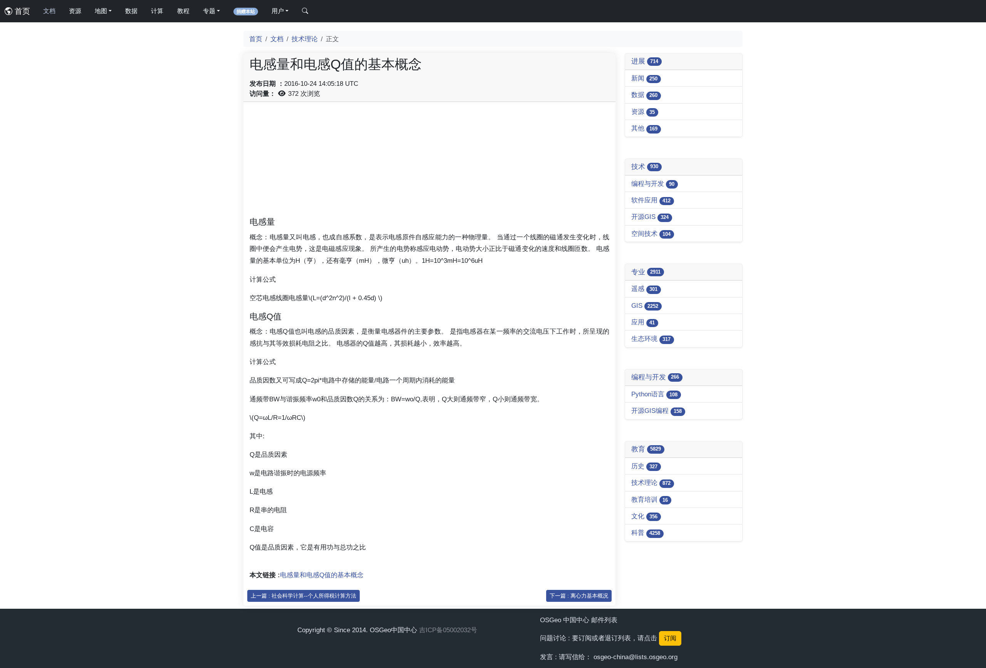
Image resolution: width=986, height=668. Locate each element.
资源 (75, 11)
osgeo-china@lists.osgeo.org (635, 657)
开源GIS (650, 216)
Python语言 (654, 394)
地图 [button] (101, 11)
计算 (157, 11)
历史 (644, 466)
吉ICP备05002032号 (448, 630)
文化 (644, 516)
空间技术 (651, 233)
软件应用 (651, 200)
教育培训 (649, 499)
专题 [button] (209, 11)
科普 (645, 532)
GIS (644, 305)
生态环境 (651, 338)
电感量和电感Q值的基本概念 (322, 575)
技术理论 (305, 39)
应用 (643, 322)
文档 (49, 11)
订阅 (670, 638)
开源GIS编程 (656, 410)
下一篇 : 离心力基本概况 (579, 596)
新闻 (644, 78)
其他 (644, 128)
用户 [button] (278, 11)
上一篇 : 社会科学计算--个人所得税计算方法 (303, 596)
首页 (21, 11)
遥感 (644, 288)
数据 (131, 11)
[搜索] (305, 11)
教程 (183, 11)
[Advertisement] (429, 162)
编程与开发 (652, 183)
